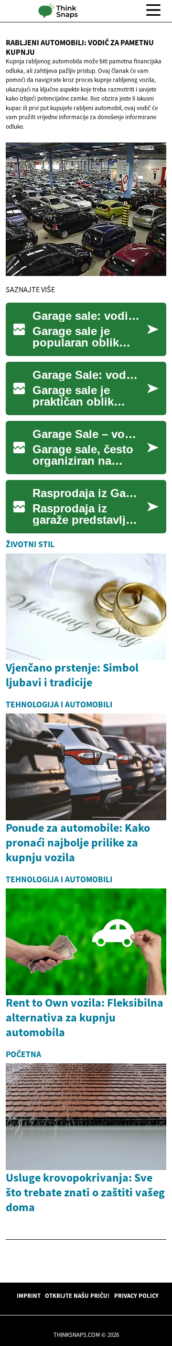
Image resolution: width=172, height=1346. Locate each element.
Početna (23, 1054)
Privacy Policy (136, 1295)
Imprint (29, 1295)
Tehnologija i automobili (59, 704)
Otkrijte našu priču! (77, 1295)
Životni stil (30, 544)
